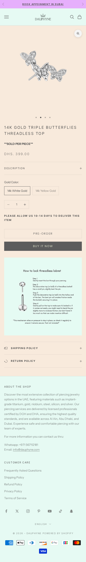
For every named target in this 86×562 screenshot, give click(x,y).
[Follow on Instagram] (28, 511)
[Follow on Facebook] (6, 511)
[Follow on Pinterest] (39, 511)
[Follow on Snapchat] (71, 511)
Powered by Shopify (58, 533)
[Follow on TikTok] (60, 511)
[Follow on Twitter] (17, 511)
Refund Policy (13, 484)
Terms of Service (15, 498)
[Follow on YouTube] (50, 511)
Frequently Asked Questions (23, 470)
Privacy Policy (13, 491)
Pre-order (43, 233)
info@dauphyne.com (26, 449)
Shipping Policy (14, 477)
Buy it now (43, 246)
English (41, 524)
